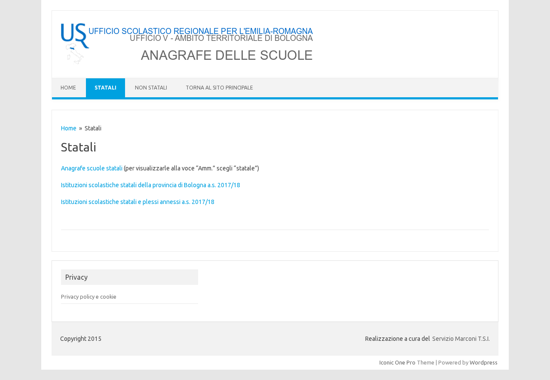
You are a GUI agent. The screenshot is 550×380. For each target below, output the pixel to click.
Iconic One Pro (397, 362)
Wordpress (484, 362)
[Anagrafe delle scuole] (188, 63)
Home (68, 87)
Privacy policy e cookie (88, 296)
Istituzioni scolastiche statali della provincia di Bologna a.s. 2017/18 (150, 185)
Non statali (151, 87)
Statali (105, 87)
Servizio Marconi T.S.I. (461, 338)
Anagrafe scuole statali (91, 168)
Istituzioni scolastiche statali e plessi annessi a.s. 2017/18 (137, 201)
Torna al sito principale (219, 87)
